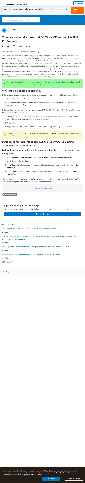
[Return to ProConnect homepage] (17, 3)
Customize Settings (74, 478)
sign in (43, 188)
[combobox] (21, 19)
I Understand (51, 478)
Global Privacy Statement (48, 471)
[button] (3, 3)
